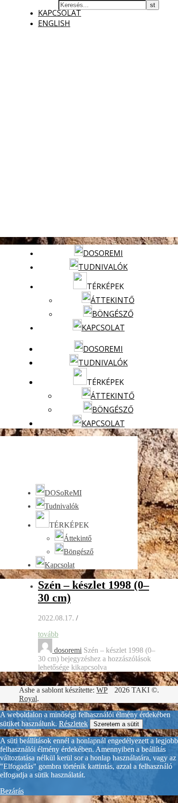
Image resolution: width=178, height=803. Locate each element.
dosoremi (68, 650)
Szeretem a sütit (116, 724)
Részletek (73, 724)
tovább (48, 634)
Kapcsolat (59, 13)
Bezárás (12, 791)
